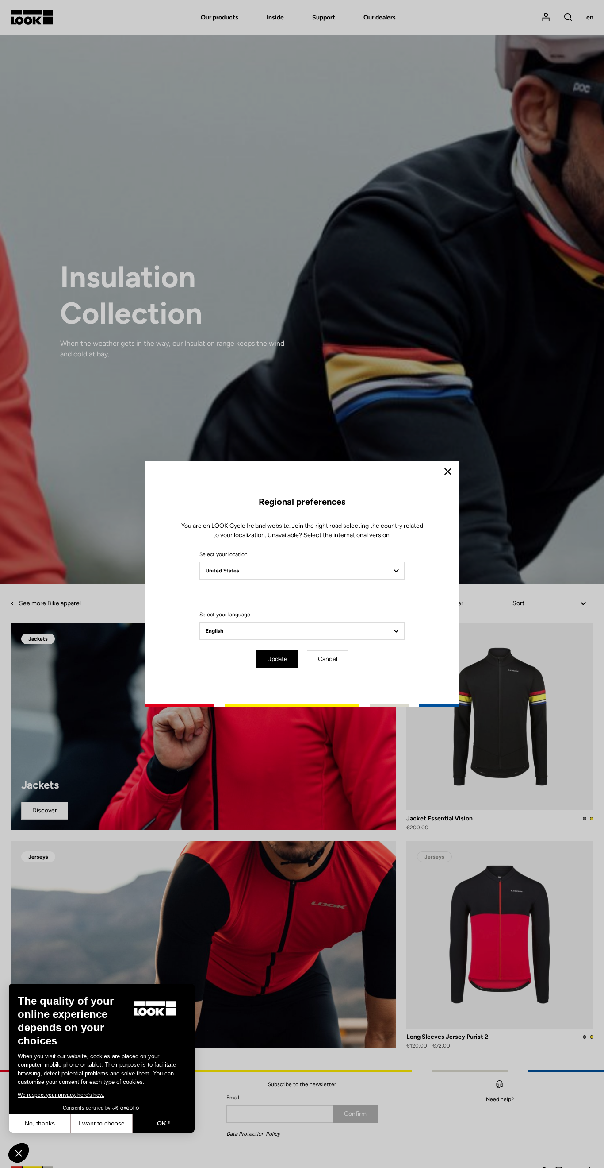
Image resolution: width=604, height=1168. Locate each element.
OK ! (163, 1123)
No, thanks (40, 1123)
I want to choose (102, 1123)
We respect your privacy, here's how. (61, 1095)
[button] (18, 1153)
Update (277, 659)
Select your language (224, 614)
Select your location (223, 554)
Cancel (327, 659)
